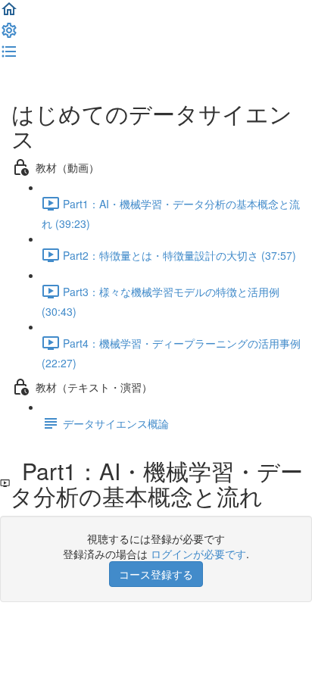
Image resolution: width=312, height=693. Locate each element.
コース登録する (156, 574)
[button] (9, 13)
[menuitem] (9, 34)
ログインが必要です (198, 553)
